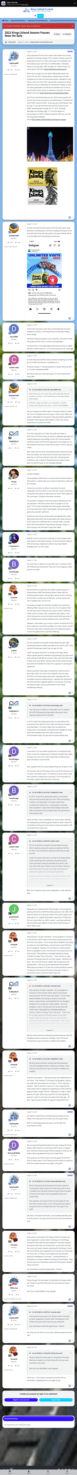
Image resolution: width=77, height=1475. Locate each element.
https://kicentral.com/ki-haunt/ (55, 69)
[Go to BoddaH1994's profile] (14, 228)
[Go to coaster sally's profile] (14, 360)
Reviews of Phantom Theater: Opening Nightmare (23, 26)
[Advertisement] (38, 1434)
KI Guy (13, 482)
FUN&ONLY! (14, 441)
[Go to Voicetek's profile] (14, 590)
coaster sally (14, 367)
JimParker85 (14, 917)
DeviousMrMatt (14, 1153)
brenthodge (14, 572)
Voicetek (14, 598)
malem (14, 651)
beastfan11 (14, 546)
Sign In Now (56, 1400)
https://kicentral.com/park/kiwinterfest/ (54, 93)
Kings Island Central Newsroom (42, 42)
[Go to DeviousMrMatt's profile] (14, 1145)
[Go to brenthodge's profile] (14, 564)
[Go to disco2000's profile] (14, 329)
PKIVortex (14, 1288)
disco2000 (14, 337)
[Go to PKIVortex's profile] (14, 1280)
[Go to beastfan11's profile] (14, 538)
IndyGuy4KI (12, 42)
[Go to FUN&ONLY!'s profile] (14, 434)
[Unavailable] (50, 128)
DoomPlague (14, 759)
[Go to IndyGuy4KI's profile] (6, 42)
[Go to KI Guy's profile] (14, 474)
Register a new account (21, 1400)
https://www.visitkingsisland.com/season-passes (48, 120)
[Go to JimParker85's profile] (14, 909)
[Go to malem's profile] (14, 643)
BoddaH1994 (14, 236)
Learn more (4, 3)
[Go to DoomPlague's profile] (14, 751)
